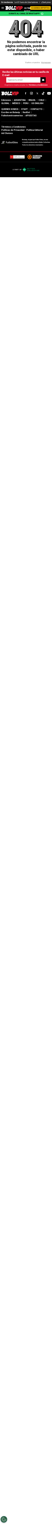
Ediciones (6, 100)
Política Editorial (34, 130)
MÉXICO (16, 103)
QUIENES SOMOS (9, 109)
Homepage (46, 62)
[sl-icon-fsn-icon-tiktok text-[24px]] (43, 93)
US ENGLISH (37, 103)
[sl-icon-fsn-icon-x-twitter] (37, 93)
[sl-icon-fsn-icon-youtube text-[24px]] (49, 93)
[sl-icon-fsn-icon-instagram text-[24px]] (31, 93)
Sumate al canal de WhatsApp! (24, 14)
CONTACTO (36, 109)
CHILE (41, 100)
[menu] (2, 8)
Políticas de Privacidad (12, 130)
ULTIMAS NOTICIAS (27, 10)
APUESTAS (31, 115)
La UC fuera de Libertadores (26, 2)
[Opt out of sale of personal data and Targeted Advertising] (4, 1519)
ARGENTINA (20, 100)
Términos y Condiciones (38, 85)
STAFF (24, 109)
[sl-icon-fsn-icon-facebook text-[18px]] (25, 93)
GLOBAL (5, 103)
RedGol (26, 112)
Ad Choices (7, 133)
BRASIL (32, 100)
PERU (26, 103)
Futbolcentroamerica (12, 115)
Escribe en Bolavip (10, 112)
